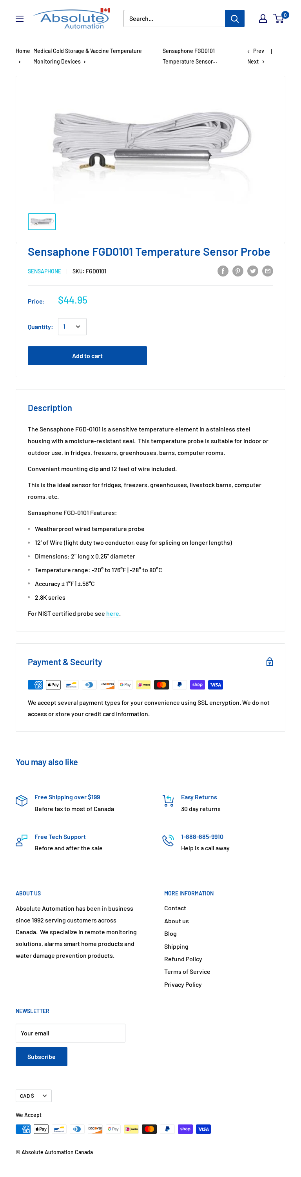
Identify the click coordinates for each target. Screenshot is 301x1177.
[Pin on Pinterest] (237, 270)
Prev (258, 50)
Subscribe (41, 1056)
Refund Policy (183, 958)
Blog (170, 933)
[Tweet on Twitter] (252, 270)
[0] (279, 18)
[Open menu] (20, 19)
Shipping (176, 946)
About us (176, 920)
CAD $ (27, 1095)
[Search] (235, 18)
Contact (175, 907)
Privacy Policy (183, 984)
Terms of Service (187, 971)
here (112, 613)
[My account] (263, 18)
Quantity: (40, 326)
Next (253, 61)
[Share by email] (267, 270)
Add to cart (87, 355)
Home (23, 50)
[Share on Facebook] (223, 270)
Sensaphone (44, 271)
